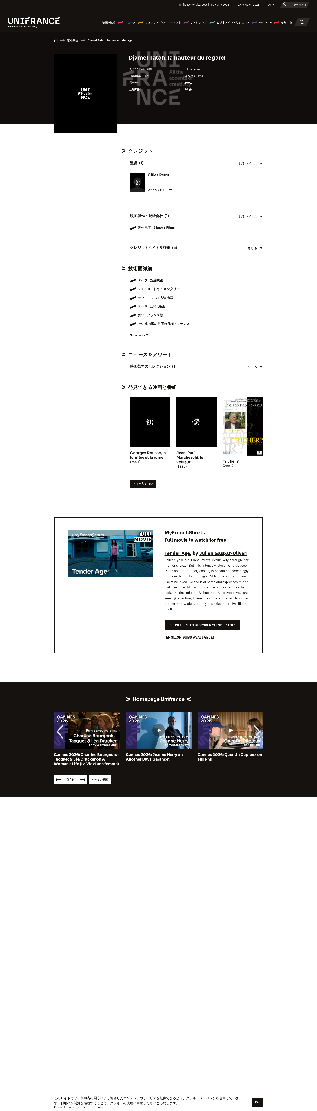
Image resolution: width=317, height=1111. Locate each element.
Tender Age (177, 553)
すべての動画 (100, 779)
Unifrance (265, 22)
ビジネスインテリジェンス (233, 22)
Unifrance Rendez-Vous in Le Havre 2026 (204, 4)
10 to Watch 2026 (248, 4)
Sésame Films (193, 76)
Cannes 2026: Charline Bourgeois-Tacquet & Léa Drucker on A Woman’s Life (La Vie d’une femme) (86, 759)
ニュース (130, 22)
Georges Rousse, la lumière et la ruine (148, 455)
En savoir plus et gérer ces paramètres (79, 1107)
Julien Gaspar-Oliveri (223, 553)
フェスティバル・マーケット (163, 22)
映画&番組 (108, 22)
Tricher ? (231, 461)
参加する (286, 22)
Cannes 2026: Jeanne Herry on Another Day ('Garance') (154, 757)
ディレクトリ (199, 22)
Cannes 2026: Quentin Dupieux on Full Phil (230, 757)
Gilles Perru (192, 69)
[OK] (257, 1102)
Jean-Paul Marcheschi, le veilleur (189, 457)
